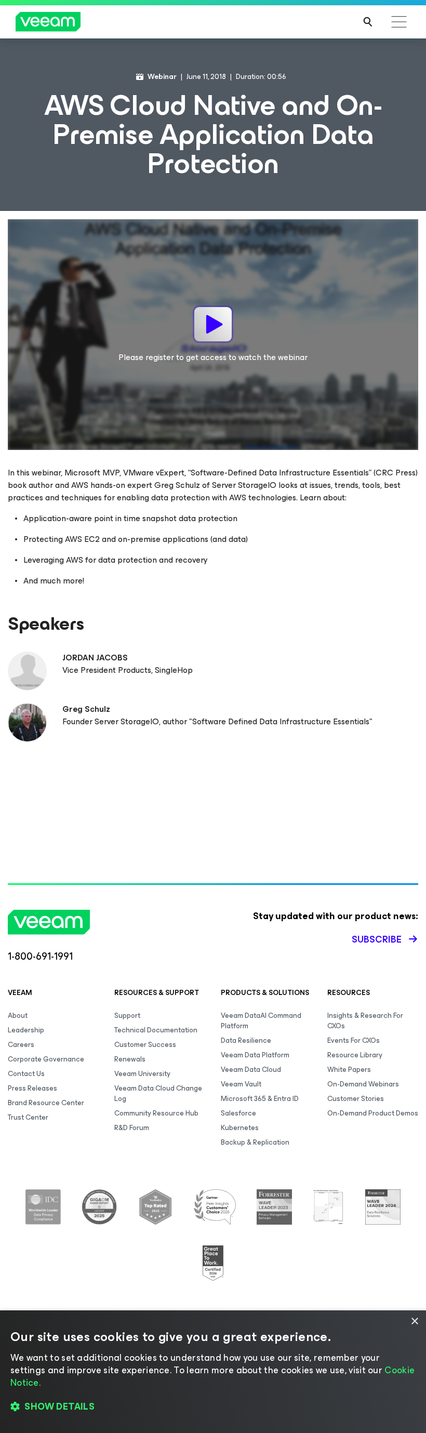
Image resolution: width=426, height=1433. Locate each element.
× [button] (414, 1321)
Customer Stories (355, 1099)
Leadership (26, 1030)
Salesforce (238, 1113)
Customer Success (145, 1045)
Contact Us (26, 1074)
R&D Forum (131, 1128)
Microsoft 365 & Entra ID (260, 1099)
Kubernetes (240, 1128)
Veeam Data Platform (255, 1055)
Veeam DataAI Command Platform (261, 1021)
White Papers (349, 1070)
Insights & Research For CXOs (365, 1021)
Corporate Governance (46, 1059)
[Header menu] (399, 21)
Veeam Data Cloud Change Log (158, 1093)
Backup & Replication (255, 1142)
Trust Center (28, 1117)
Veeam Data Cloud (251, 1070)
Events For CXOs (353, 1040)
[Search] (367, 21)
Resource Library (354, 1055)
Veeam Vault (241, 1084)
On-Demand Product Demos (372, 1113)
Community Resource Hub (156, 1113)
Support (127, 1015)
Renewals (129, 1059)
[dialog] (213, 1371)
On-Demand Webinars (363, 1084)
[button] (213, 1407)
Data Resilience (246, 1040)
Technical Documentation (155, 1030)
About (18, 1015)
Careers (21, 1045)
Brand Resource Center (46, 1103)
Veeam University (142, 1074)
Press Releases (32, 1088)
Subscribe (377, 939)
